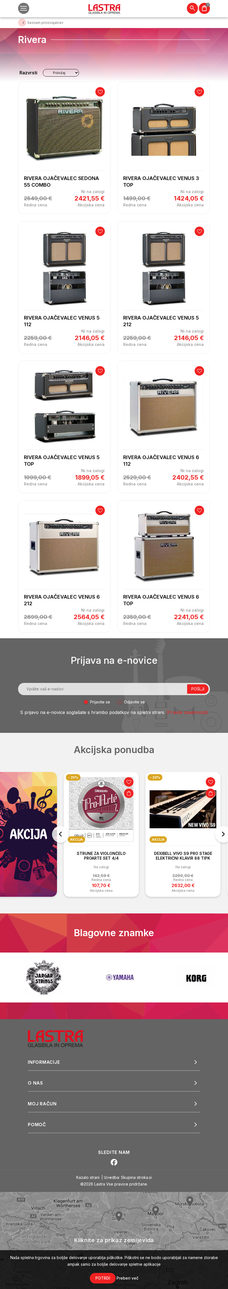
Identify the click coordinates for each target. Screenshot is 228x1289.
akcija (76, 839)
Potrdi (102, 1278)
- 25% (73, 777)
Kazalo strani (88, 1177)
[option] (101, 834)
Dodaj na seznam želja (100, 92)
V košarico (128, 793)
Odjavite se (134, 702)
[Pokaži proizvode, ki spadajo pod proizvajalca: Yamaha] (43, 977)
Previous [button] (60, 834)
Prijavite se (100, 702)
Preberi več (127, 1278)
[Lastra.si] (61, 1038)
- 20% (155, 777)
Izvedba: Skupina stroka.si (128, 1177)
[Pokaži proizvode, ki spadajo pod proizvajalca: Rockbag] (196, 977)
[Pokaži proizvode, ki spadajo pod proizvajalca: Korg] (119, 977)
